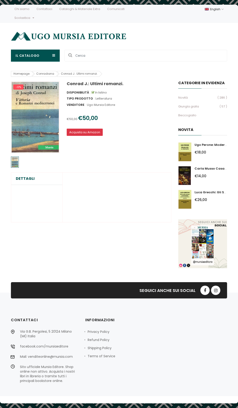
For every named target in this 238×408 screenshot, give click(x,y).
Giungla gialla (188, 106)
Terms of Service (101, 356)
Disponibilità (78, 92)
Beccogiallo (187, 115)
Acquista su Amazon (84, 132)
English (215, 9)
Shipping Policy (100, 348)
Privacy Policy (98, 331)
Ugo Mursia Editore (101, 105)
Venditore (75, 105)
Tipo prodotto (80, 98)
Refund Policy (98, 340)
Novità (183, 97)
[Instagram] (215, 290)
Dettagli (25, 178)
